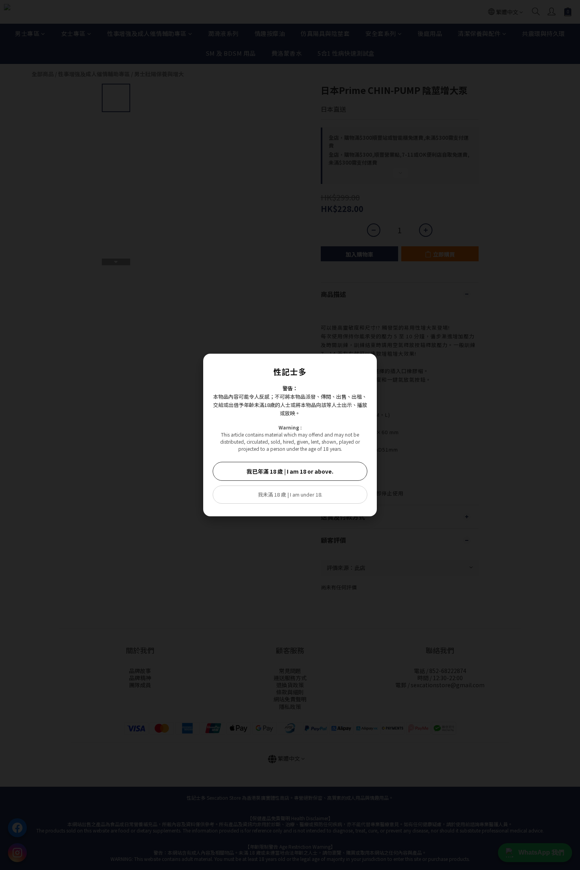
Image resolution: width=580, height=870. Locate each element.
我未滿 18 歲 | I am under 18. (290, 494)
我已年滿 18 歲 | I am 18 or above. (290, 471)
